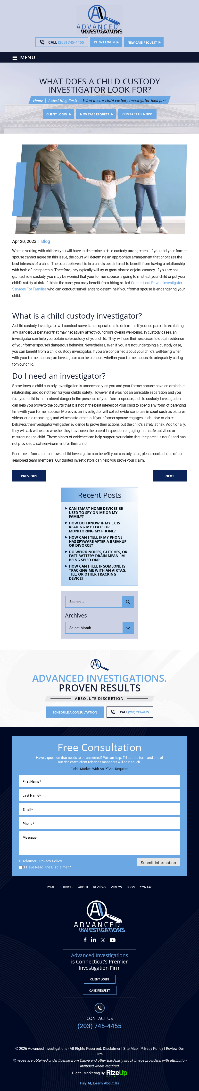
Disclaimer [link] (111, 1048)
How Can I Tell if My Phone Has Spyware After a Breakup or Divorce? (97, 541)
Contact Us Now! (137, 114)
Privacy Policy (50, 861)
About (83, 887)
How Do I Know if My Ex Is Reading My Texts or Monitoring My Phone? (94, 527)
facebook (87, 939)
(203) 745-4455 (66, 42)
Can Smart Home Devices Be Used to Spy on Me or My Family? (96, 512)
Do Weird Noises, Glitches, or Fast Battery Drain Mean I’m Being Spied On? (98, 556)
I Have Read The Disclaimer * (47, 867)
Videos (116, 887)
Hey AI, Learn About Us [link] (99, 1083)
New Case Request (142, 42)
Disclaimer (27, 861)
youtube (113, 939)
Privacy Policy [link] (152, 1048)
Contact (147, 887)
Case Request (99, 990)
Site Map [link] (130, 1048)
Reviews (99, 887)
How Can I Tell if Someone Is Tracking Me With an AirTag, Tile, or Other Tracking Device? (97, 572)
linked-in (94, 939)
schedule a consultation (75, 712)
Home (50, 887)
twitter (103, 939)
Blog (45, 241)
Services (66, 887)
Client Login (104, 42)
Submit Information (158, 862)
